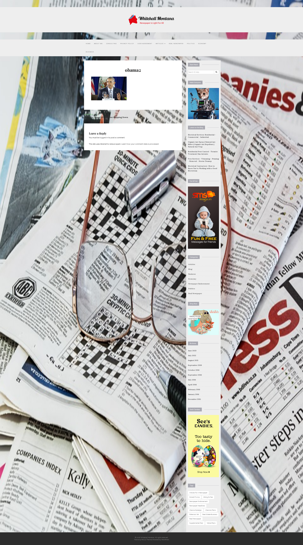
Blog (190, 269)
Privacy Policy (127, 43)
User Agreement (145, 43)
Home (88, 43)
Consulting (111, 43)
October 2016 (193, 370)
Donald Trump (194, 497)
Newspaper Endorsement (199, 284)
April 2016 (192, 385)
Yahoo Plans (211, 523)
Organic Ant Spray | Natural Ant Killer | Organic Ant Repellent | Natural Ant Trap (201, 144)
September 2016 (195, 375)
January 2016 (193, 394)
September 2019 (195, 365)
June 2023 (192, 351)
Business (90, 52)
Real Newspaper (176, 43)
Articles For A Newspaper (198, 493)
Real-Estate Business (209, 514)
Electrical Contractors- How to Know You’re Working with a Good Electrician (202, 168)
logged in (104, 138)
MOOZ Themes (146, 539)
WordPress (165, 539)
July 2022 (192, 355)
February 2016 (194, 389)
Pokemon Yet (194, 514)
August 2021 (193, 360)
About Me (98, 43)
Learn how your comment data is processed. (140, 144)
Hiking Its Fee (208, 497)
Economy (202, 43)
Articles (160, 43)
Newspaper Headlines (197, 506)
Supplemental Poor (196, 523)
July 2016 (192, 380)
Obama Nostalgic (195, 510)
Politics (191, 43)
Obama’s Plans (210, 510)
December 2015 (194, 399)
